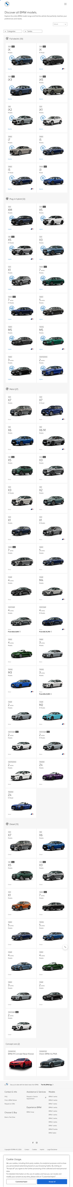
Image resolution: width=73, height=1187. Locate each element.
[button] (5, 31)
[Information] (20, 631)
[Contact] (65, 947)
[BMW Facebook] (33, 1143)
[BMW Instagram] (36, 1143)
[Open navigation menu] (65, 4)
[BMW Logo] (7, 4)
